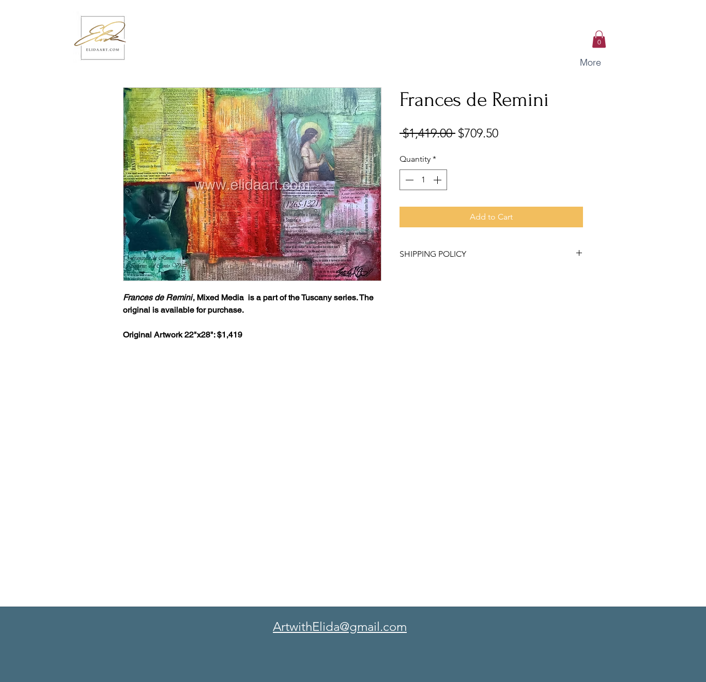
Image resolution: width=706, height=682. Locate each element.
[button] (599, 39)
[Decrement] (408, 180)
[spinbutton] (423, 180)
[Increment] (438, 180)
